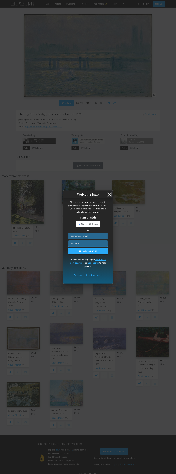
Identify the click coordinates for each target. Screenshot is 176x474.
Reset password (94, 275)
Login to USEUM (89, 251)
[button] (88, 224)
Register (78, 275)
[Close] (109, 194)
